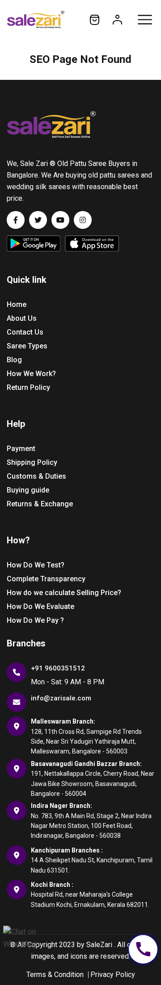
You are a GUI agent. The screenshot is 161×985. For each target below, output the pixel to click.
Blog (14, 360)
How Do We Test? (35, 565)
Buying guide (28, 490)
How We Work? (31, 373)
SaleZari (99, 944)
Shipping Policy (32, 462)
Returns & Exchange (40, 504)
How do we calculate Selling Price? (64, 592)
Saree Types (27, 346)
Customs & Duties (36, 476)
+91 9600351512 (58, 668)
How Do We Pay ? (35, 620)
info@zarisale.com (61, 698)
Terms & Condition (55, 974)
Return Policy (28, 387)
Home (16, 304)
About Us (22, 318)
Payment (21, 448)
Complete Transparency (46, 579)
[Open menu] (145, 19)
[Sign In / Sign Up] (117, 19)
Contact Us (25, 332)
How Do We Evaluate (40, 606)
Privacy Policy (112, 974)
